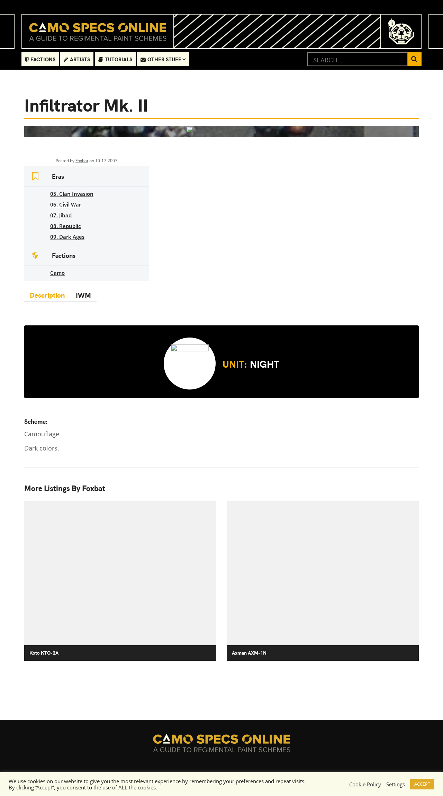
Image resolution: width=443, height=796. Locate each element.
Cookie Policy (365, 784)
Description (47, 295)
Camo (57, 272)
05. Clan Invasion (71, 193)
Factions (42, 59)
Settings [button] (395, 784)
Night (251, 363)
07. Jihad (61, 215)
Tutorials (118, 59)
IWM (83, 295)
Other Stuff (164, 59)
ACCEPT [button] (422, 784)
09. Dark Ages (67, 236)
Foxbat (81, 161)
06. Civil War (65, 204)
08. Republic (65, 225)
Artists (80, 59)
